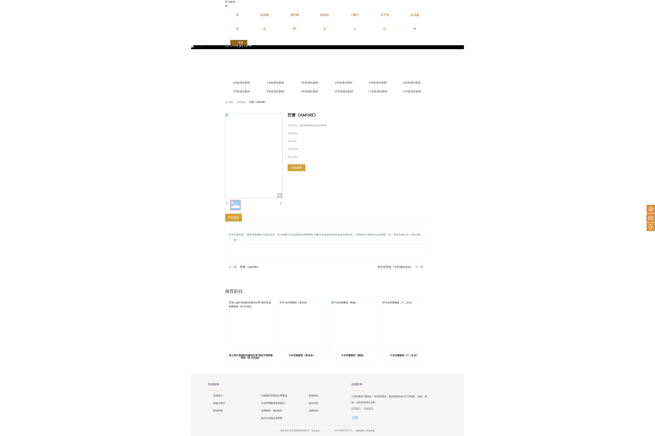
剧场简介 (218, 395)
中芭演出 (241, 102)
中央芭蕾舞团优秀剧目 (273, 403)
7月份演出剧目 (241, 91)
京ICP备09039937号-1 (343, 430)
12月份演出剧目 (411, 91)
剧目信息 (313, 403)
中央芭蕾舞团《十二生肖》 (404, 355)
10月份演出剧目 (343, 91)
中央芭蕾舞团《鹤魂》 (353, 355)
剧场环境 (218, 410)
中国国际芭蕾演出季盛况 (274, 395)
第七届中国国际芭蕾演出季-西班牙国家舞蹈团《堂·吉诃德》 (251, 356)
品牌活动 (313, 410)
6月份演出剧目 (412, 82)
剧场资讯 (313, 395)
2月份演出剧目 (275, 82)
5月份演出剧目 (378, 82)
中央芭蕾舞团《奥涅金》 (302, 355)
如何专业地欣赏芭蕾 (271, 418)
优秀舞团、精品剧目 (271, 410)
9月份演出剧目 (309, 91)
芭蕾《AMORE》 (250, 267)
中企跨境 (370, 430)
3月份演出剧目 (309, 82)
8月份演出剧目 (275, 91)
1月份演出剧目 (241, 82)
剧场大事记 (219, 403)
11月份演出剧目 (377, 91)
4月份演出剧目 (344, 82)
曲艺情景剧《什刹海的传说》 (395, 267)
